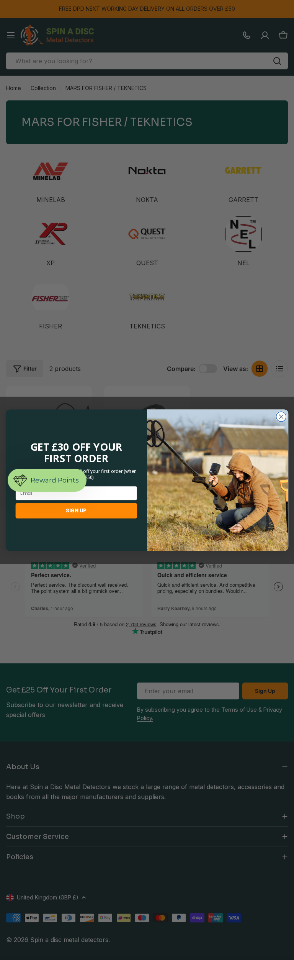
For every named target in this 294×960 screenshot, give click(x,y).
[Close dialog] (281, 417)
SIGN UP (76, 510)
